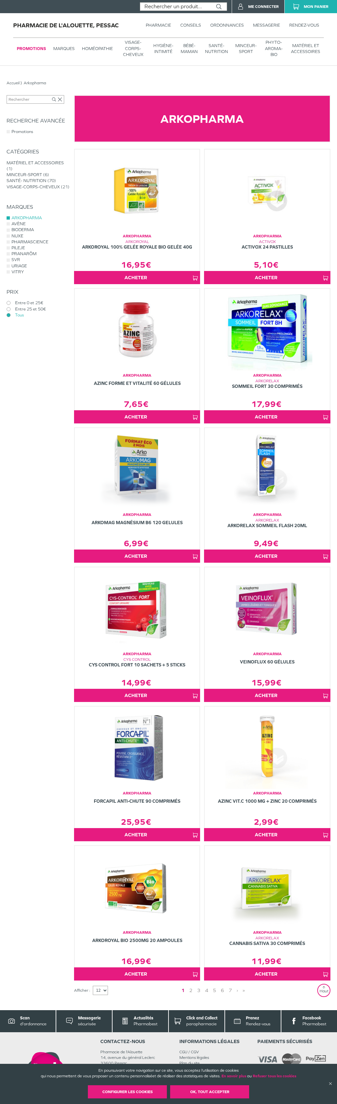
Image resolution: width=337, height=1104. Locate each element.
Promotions (31, 48)
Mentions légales (194, 1057)
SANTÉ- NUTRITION (216, 48)
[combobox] (175, 6)
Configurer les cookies (127, 1092)
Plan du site (189, 1063)
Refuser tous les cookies (274, 1076)
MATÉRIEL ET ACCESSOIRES (305, 48)
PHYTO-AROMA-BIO (274, 48)
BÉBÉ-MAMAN (189, 48)
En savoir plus (233, 1076)
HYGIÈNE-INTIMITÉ (163, 48)
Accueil (13, 83)
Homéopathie (97, 48)
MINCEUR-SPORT (246, 48)
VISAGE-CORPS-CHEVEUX (133, 48)
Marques (64, 48)
